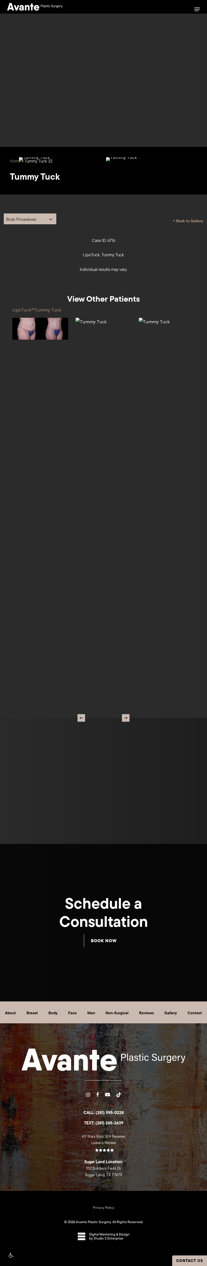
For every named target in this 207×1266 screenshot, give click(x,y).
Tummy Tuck (47, 310)
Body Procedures (21, 219)
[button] (10, 1255)
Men (91, 1013)
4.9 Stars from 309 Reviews (103, 1136)
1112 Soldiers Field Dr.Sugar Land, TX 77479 (103, 1168)
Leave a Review (103, 1142)
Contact (195, 1013)
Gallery (170, 1013)
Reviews (146, 1013)
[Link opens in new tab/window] (88, 1094)
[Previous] (81, 718)
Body (53, 1013)
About (10, 1013)
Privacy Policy (103, 1207)
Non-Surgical (117, 1013)
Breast (32, 1013)
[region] (103, 187)
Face (72, 1013)
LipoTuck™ (23, 310)
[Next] (126, 718)
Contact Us (189, 1260)
